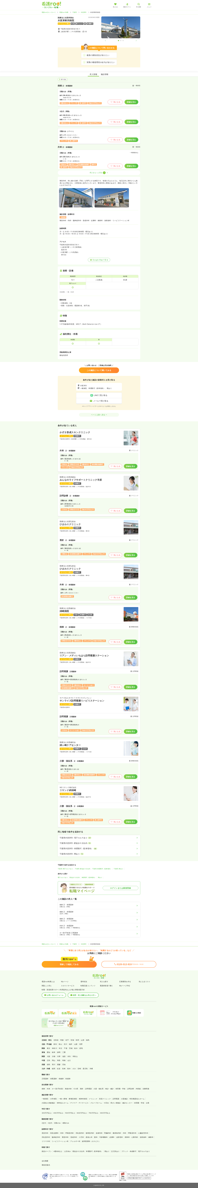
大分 (74, 1069)
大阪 (48, 1056)
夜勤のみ (66, 1123)
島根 (64, 1060)
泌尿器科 (119, 1137)
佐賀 (58, 1069)
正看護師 (45, 1079)
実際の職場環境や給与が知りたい (101, 62)
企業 (147, 1103)
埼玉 (60, 1048)
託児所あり (115, 1151)
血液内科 (99, 1133)
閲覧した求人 (47, 986)
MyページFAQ (124, 986)
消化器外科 (46, 1137)
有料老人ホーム (62, 1103)
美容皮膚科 (54, 1133)
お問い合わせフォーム (55, 995)
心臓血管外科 (143, 1133)
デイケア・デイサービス (79, 1103)
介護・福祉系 (99, 1089)
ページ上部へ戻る (98, 415)
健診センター (127, 1103)
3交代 (50, 1123)
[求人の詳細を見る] (99, 450)
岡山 (53, 1060)
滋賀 (64, 1056)
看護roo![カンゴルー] (48, 12)
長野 (81, 1044)
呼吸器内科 (69, 1133)
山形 (82, 1040)
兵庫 (58, 1056)
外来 (48, 1089)
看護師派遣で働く (106, 986)
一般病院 (45, 1099)
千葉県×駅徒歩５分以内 (82, 869)
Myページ (64, 981)
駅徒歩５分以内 (75, 877)
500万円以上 (70, 1113)
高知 (64, 1064)
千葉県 (74, 12)
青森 (62, 1040)
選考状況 (84, 981)
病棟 (43, 1089)
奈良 (69, 1056)
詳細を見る (131, 102)
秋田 (77, 1040)
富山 (60, 1044)
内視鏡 (138, 1089)
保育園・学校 (120, 1089)
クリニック (93, 1099)
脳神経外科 (56, 1137)
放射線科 (143, 1137)
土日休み (67, 1151)
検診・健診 (109, 1089)
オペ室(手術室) (57, 1089)
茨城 (70, 1048)
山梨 (75, 1044)
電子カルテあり (63, 877)
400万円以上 (58, 1113)
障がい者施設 (116, 1103)
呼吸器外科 (132, 1133)
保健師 (61, 1079)
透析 (81, 1089)
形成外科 (73, 1137)
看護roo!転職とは (48, 981)
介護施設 (124, 1099)
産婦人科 (89, 1137)
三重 (64, 1052)
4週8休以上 (58, 1151)
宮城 (72, 1040)
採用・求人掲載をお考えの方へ (84, 995)
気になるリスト (144, 981)
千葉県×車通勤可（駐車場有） (102, 869)
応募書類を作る (125, 981)
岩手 (67, 1040)
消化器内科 (80, 1133)
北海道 (56, 1040)
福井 (70, 1044)
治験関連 (146, 1089)
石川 (65, 1044)
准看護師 (53, 1079)
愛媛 (58, 1064)
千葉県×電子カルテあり (65, 869)
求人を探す (104, 981)
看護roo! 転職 (63, 12)
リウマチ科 (46, 1141)
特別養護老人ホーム (137, 1099)
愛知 (48, 1052)
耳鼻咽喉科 (103, 1137)
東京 (48, 1048)
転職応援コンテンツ (88, 986)
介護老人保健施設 (48, 1103)
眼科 (96, 1137)
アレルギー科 (75, 1141)
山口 (69, 1060)
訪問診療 (130, 1089)
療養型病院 (73, 1099)
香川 (53, 1064)
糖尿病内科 (117, 1133)
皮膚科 (111, 1137)
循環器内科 (90, 1133)
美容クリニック (105, 1099)
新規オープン (47, 1151)
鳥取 (58, 1060)
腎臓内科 (107, 1133)
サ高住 (106, 1103)
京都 (53, 1056)
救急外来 (68, 1089)
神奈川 (54, 1048)
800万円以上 (105, 1113)
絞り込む (64, 79)
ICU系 (76, 1089)
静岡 (58, 1052)
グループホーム (96, 1103)
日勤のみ (57, 1123)
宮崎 (79, 1069)
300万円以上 (47, 1113)
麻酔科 (150, 1137)
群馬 (81, 1048)
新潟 (55, 1044)
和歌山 (75, 1056)
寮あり (100, 877)
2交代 (44, 1123)
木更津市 (84, 12)
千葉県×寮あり (118, 869)
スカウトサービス (67, 986)
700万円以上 (93, 1113)
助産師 (67, 1079)
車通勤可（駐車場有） (89, 877)
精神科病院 (83, 1099)
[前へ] (107, 40)
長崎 (63, 1069)
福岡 (53, 1069)
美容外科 (45, 1133)
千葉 (65, 1048)
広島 (48, 1060)
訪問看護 (88, 1089)
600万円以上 (82, 1113)
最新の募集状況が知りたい (98, 55)
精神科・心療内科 (131, 1137)
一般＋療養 (63, 1099)
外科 (124, 1133)
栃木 (76, 1048)
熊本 (69, 1069)
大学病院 (53, 1099)
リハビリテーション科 (60, 1141)
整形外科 (65, 1137)
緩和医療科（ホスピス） (91, 1141)
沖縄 (91, 1069)
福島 (87, 1040)
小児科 (81, 1137)
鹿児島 (85, 1069)
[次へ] (134, 40)
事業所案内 (46, 1165)
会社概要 (45, 1161)
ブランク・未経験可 (128, 1151)
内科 (62, 1133)
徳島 (48, 1064)
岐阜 (53, 1052)
